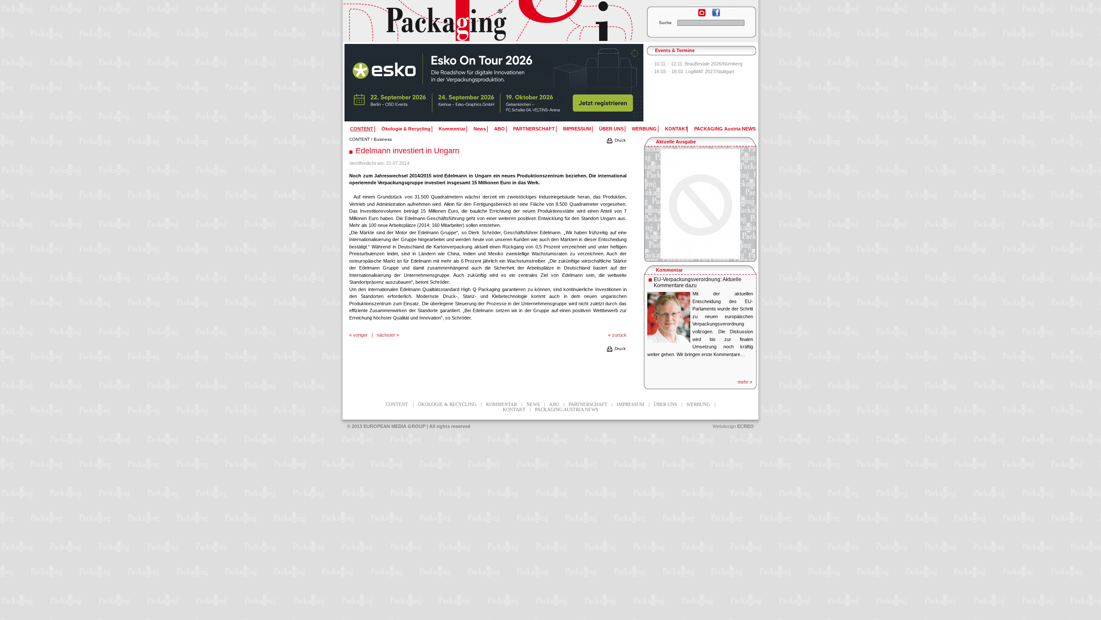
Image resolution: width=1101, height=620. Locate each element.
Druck (619, 140)
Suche (665, 22)
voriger (360, 335)
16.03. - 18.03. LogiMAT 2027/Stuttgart (694, 71)
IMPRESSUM (577, 128)
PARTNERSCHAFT (534, 128)
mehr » (745, 381)
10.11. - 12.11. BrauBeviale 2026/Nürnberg (698, 63)
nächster (386, 335)
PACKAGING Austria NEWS (725, 128)
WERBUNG (644, 128)
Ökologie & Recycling (406, 128)
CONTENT (359, 139)
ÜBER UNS (611, 128)
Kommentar (452, 128)
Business (383, 139)
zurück (619, 335)
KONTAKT (676, 128)
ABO (499, 128)
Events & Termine (675, 50)
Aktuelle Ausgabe (676, 141)
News (480, 128)
